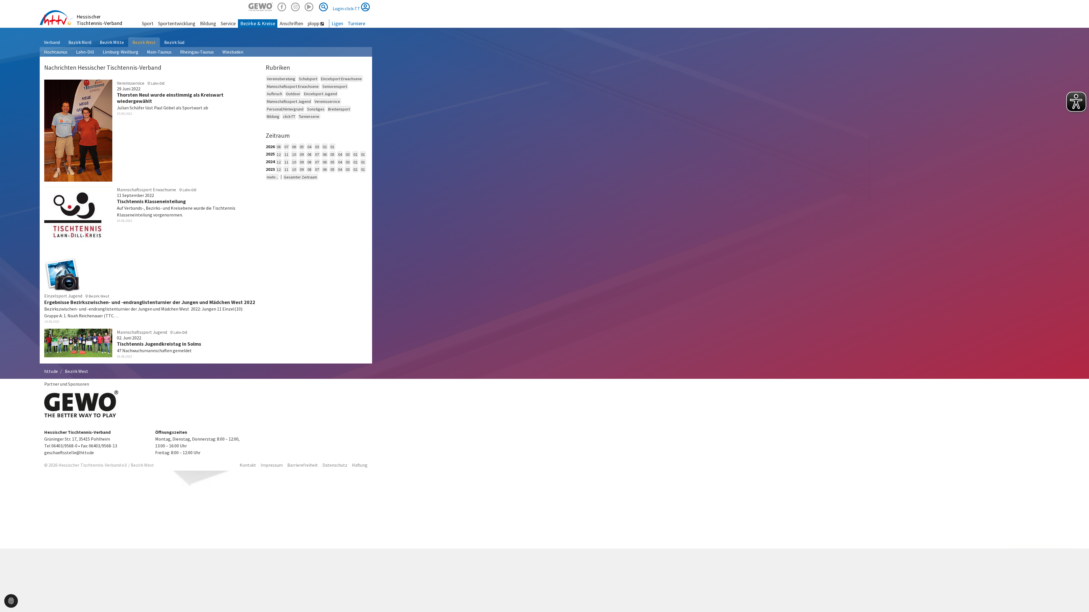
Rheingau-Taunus (197, 52)
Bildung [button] (208, 23)
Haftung (360, 465)
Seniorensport (334, 86)
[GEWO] (260, 6)
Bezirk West (144, 42)
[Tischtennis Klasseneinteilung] (78, 218)
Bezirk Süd (174, 42)
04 (309, 146)
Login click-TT (347, 8)
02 (325, 146)
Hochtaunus (55, 52)
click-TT (289, 116)
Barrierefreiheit (302, 465)
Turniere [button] (356, 23)
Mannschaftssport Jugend (289, 101)
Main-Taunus (159, 52)
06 (294, 146)
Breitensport (339, 109)
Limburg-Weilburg (120, 52)
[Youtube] (309, 6)
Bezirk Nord (79, 42)
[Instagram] (295, 6)
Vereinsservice (327, 101)
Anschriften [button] (291, 23)
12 (279, 154)
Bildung (273, 116)
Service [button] (228, 23)
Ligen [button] (337, 23)
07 (286, 146)
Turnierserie (309, 116)
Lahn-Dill (85, 52)
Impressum (272, 465)
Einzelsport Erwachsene (341, 78)
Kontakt (248, 465)
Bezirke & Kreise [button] (257, 23)
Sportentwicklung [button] (176, 23)
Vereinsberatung (281, 78)
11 (286, 154)
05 (302, 146)
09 (302, 154)
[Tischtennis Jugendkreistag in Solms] (78, 342)
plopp (314, 23)
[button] (11, 600)
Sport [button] (147, 23)
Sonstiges (315, 109)
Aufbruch (274, 93)
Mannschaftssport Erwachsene (293, 86)
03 (317, 146)
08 (279, 146)
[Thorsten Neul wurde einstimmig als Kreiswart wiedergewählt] (78, 130)
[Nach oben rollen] (1077, 596)
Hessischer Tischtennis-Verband (100, 19)
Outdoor (293, 93)
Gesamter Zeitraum (300, 177)
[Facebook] (282, 6)
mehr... (272, 177)
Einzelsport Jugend (320, 93)
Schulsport (308, 78)
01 (332, 146)
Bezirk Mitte (112, 42)
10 (294, 154)
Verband (52, 42)
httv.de (51, 371)
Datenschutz (334, 465)
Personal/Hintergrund (285, 109)
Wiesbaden (232, 52)
